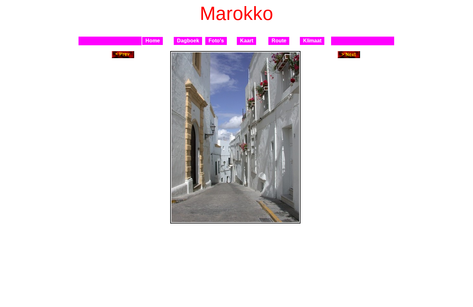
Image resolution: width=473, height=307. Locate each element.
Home (152, 40)
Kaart (246, 40)
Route (279, 40)
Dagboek (188, 40)
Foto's (216, 40)
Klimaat (312, 40)
